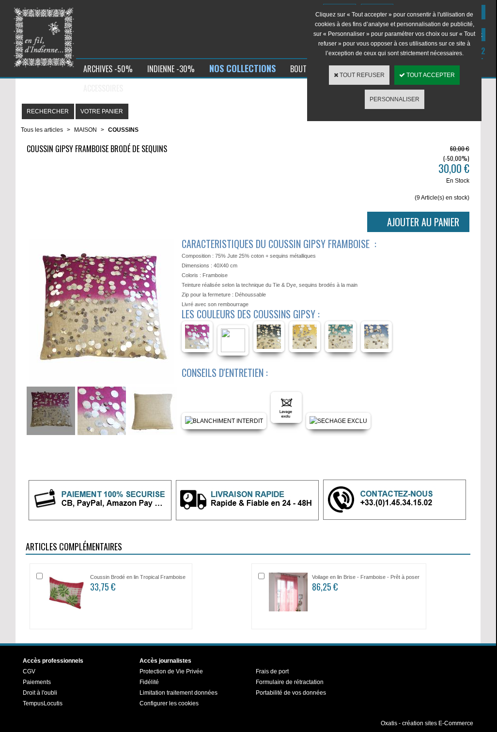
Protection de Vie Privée (171, 671)
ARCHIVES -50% (108, 69)
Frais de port (272, 671)
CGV (29, 671)
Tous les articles (42, 129)
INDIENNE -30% (171, 69)
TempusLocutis (42, 703)
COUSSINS (123, 129)
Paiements (37, 682)
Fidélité (149, 682)
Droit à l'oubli (40, 692)
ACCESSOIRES (103, 88)
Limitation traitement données (178, 692)
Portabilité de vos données (291, 692)
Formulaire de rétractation (290, 682)
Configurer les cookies (169, 703)
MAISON (85, 129)
